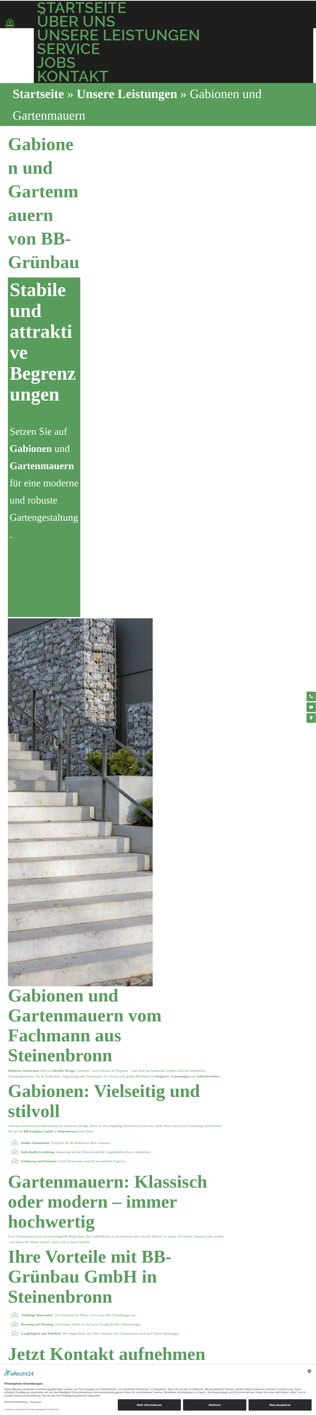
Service (68, 49)
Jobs (56, 62)
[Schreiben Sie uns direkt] (311, 707)
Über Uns (76, 21)
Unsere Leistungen (118, 35)
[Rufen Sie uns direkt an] (311, 696)
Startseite (82, 7)
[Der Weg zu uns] (311, 718)
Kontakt (73, 76)
